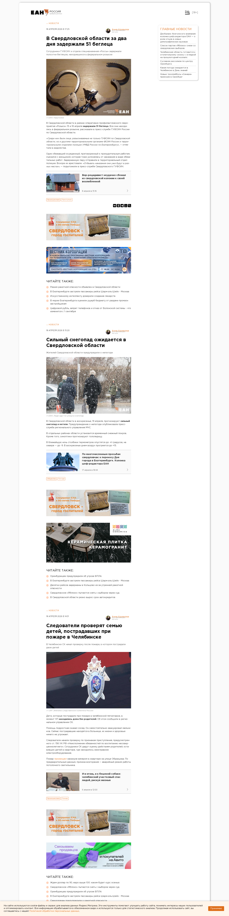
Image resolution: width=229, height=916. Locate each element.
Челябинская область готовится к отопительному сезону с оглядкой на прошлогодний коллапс (178, 54)
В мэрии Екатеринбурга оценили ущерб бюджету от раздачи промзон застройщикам (89, 302)
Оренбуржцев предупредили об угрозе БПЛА (76, 576)
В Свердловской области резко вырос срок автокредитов (82, 597)
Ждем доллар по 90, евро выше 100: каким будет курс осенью (85, 883)
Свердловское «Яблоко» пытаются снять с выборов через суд (84, 593)
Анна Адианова (120, 30)
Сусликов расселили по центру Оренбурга (176, 62)
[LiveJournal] (129, 205)
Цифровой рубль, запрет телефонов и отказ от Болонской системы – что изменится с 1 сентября (90, 310)
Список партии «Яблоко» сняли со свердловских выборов (178, 47)
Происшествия (53, 199)
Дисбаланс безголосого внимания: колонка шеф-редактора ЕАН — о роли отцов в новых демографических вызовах (178, 38)
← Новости (52, 23)
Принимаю (216, 909)
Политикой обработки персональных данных (54, 911)
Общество (51, 478)
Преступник (67, 199)
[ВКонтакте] (114, 205)
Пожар (65, 798)
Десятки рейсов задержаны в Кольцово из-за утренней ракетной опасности (86, 586)
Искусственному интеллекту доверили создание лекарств (82, 296)
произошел (60, 759)
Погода (61, 478)
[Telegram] (122, 205)
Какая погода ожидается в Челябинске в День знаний (174, 69)
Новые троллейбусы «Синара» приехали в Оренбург (176, 75)
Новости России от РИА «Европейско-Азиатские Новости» (40, 12)
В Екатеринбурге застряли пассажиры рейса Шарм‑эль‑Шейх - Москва (89, 292)
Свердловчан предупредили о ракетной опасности (78, 901)
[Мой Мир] (125, 205)
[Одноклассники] (118, 205)
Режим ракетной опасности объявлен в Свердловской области (85, 287)
